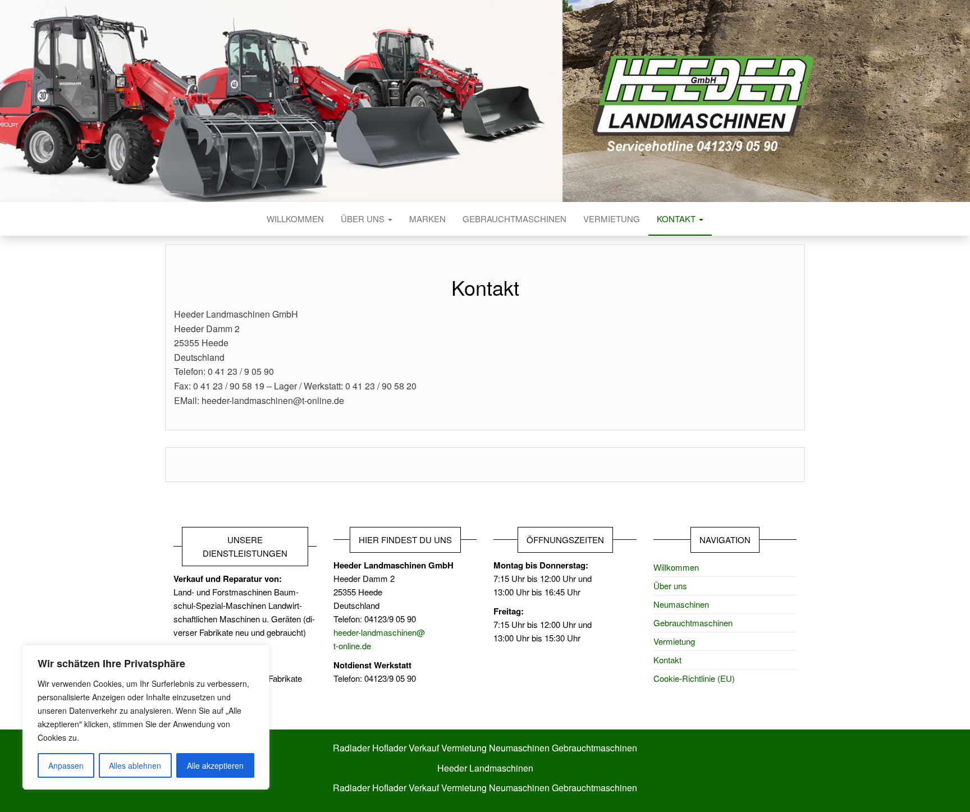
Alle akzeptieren (215, 765)
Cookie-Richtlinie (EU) (694, 678)
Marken (427, 218)
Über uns (364, 218)
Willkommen (295, 218)
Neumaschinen (681, 604)
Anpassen (66, 765)
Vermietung (611, 218)
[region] (145, 717)
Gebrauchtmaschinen (514, 218)
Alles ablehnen (135, 765)
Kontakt (677, 218)
